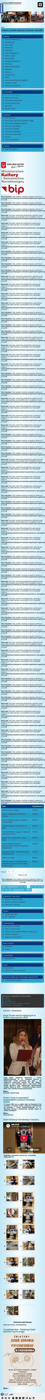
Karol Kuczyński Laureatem (10, 810)
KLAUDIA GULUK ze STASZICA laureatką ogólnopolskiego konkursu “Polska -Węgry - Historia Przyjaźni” (15, 864)
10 (10, 890)
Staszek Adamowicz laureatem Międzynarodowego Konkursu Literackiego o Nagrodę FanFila (15, 846)
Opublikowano (37, 806)
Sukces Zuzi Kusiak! (8, 858)
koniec (28, 890)
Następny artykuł (19, 890)
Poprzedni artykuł (13, 887)
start (3, 887)
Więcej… (6, 1091)
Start (2, 27)
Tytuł (4, 806)
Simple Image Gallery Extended (23, 1322)
